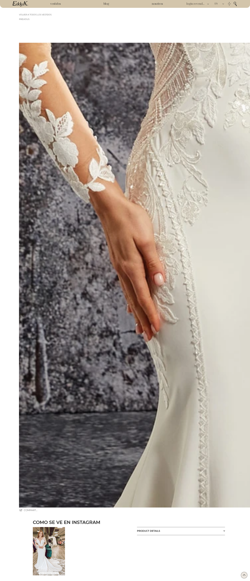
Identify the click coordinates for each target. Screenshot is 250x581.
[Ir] (244, 575)
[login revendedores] (208, 4)
